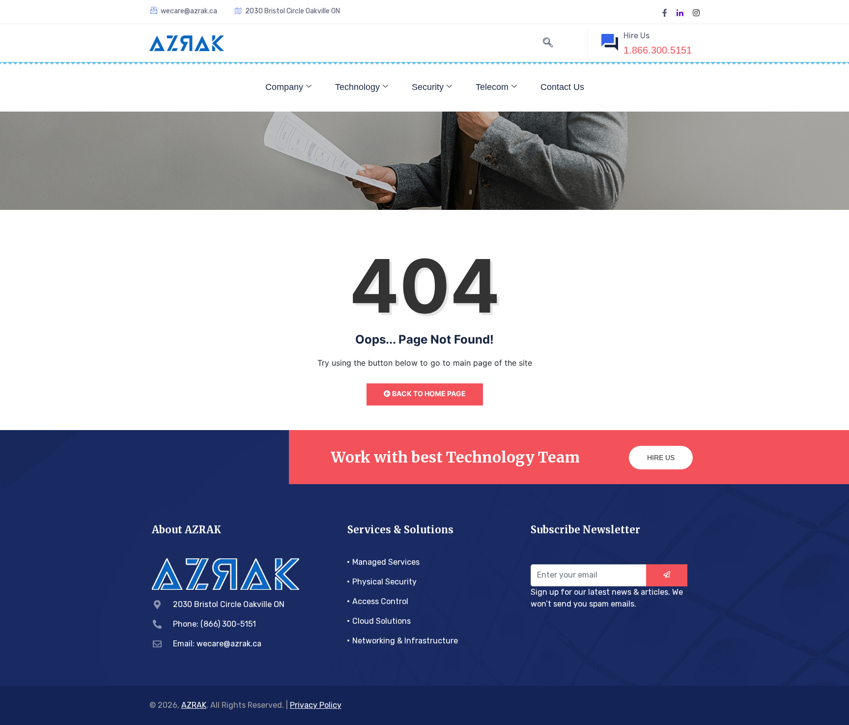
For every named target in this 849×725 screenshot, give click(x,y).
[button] (548, 43)
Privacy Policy (315, 705)
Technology (357, 87)
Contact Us (562, 87)
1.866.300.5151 (657, 50)
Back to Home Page (428, 393)
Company (284, 87)
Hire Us (661, 458)
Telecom (492, 87)
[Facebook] (664, 12)
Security (428, 87)
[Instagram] (696, 12)
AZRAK (193, 705)
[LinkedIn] (680, 12)
